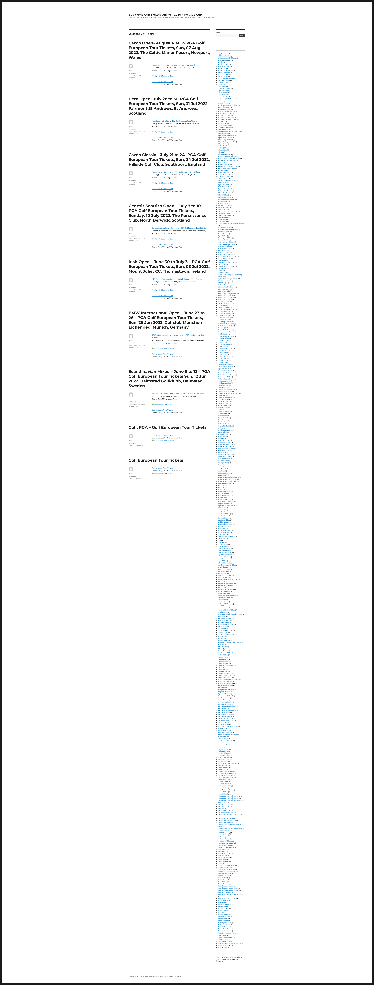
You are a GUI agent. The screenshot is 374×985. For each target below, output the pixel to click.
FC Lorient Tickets (223, 338)
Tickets (220, 863)
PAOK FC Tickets (223, 655)
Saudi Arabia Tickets (224, 751)
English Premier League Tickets (227, 279)
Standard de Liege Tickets (226, 847)
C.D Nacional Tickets (224, 174)
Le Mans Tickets (223, 547)
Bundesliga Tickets (224, 172)
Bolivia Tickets (222, 150)
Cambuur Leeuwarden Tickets (227, 181)
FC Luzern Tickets (223, 342)
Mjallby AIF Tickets (224, 591)
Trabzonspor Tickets (224, 874)
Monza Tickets (222, 600)
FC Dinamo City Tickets (225, 318)
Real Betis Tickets (223, 708)
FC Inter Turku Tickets (225, 330)
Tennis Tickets (222, 861)
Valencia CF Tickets (224, 917)
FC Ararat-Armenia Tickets (226, 309)
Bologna (220, 152)
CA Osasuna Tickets (224, 176)
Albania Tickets (222, 84)
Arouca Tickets (222, 95)
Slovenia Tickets (223, 792)
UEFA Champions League (225, 886)
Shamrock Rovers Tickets (226, 773)
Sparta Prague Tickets (224, 810)
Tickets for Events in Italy (226, 865)
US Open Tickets (223, 910)
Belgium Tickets (223, 144)
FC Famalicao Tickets (224, 320)
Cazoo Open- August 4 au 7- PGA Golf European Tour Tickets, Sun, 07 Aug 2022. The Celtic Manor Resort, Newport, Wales (169, 50)
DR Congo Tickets (223, 250)
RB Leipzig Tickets (223, 698)
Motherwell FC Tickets (225, 604)
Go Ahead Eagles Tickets (225, 426)
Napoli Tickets (222, 612)
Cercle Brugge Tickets (224, 197)
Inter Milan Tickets (224, 473)
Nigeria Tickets (222, 626)
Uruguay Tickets (223, 906)
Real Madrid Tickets (224, 712)
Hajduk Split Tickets (224, 440)
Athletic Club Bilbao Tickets (226, 111)
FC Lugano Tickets (223, 340)
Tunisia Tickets (222, 880)
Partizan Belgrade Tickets (226, 665)
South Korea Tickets (224, 806)
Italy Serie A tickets (224, 495)
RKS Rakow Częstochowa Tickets (228, 726)
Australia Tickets (223, 121)
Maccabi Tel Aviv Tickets (225, 575)
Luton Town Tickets (224, 569)
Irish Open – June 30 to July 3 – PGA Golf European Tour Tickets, (177, 279)
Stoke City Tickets (223, 849)
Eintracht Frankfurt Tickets (226, 266)
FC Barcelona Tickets (224, 313)
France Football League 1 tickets (227, 393)
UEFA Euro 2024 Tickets (225, 892)
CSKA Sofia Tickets (223, 232)
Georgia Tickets (223, 414)
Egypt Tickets (222, 264)
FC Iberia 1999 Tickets (225, 328)
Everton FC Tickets (223, 301)
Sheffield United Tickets (225, 775)
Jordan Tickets (222, 510)
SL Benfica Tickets (223, 784)
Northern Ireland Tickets (225, 630)
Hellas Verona (222, 452)
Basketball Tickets (223, 134)
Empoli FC (221, 271)
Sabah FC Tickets (223, 739)
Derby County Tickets (224, 246)
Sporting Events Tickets (225, 820)
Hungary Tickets (223, 465)
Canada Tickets (222, 183)
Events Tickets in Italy (224, 295)
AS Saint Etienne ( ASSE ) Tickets (228, 105)
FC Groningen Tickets (224, 322)
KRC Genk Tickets (223, 526)
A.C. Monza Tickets (223, 56)
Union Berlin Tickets (224, 904)
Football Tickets (223, 385)
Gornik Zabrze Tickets (225, 430)
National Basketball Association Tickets (230, 614)
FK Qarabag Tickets (224, 381)
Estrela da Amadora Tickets (226, 287)
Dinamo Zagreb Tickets (225, 248)
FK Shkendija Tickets (224, 383)
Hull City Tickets (223, 463)
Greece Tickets (222, 432)
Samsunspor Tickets (224, 745)
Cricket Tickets (222, 219)
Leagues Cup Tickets (224, 549)
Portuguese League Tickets (226, 673)
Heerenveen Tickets (224, 450)
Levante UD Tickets (224, 557)
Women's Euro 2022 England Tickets (229, 943)
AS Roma (220, 101)
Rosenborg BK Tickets (225, 730)
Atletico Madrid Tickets (225, 113)
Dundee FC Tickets (223, 252)
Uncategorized (222, 902)
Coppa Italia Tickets (224, 213)
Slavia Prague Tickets (224, 786)
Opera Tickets (222, 645)
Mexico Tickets (222, 587)
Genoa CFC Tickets (223, 412)
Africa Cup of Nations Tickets (227, 78)
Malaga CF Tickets (223, 577)
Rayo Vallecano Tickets (225, 696)
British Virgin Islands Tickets (227, 168)
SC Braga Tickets (223, 753)
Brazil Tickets (222, 162)
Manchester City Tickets (225, 583)
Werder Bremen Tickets (225, 937)
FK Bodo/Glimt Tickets (225, 377)
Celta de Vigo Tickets (224, 193)
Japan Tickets (222, 508)
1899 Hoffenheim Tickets (226, 54)
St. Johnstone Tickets (224, 841)
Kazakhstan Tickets (224, 520)
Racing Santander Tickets (226, 690)
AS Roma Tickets (223, 103)
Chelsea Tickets (222, 201)
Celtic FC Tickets (223, 195)
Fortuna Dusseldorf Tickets (226, 389)
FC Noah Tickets (223, 346)
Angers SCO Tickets (224, 89)
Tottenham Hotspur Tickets (226, 870)
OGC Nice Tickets (223, 639)
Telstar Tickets (222, 859)
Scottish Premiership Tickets (227, 763)
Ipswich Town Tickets (225, 483)
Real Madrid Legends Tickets (227, 710)
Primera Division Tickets (225, 683)
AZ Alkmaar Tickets (224, 127)
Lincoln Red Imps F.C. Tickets (227, 565)
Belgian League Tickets (225, 140)
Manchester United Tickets (226, 585)
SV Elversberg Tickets (224, 853)
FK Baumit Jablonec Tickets (226, 375)
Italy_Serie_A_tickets (225, 502)
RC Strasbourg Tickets (225, 702)
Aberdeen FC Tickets (224, 60)
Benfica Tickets (222, 146)
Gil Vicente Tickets (223, 424)
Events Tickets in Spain (225, 297)
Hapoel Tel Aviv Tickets (225, 446)
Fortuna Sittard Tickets (225, 391)
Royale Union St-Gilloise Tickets (228, 735)
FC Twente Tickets (223, 360)
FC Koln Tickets (222, 334)
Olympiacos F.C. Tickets (225, 641)
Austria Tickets (222, 123)
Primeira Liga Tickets (224, 681)
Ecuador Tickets (223, 260)
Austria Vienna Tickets (225, 125)
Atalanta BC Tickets (224, 109)
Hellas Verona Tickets (224, 455)
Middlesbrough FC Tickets (226, 589)
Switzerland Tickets (224, 857)
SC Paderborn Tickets (224, 757)
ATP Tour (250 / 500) (224, 115)
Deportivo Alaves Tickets (225, 242)
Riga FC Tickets (222, 722)
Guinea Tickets (222, 436)
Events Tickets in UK (224, 299)
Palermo (220, 649)
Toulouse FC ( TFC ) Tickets (226, 872)
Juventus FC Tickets (224, 514)
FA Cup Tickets (222, 305)
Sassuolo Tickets (223, 749)
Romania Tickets (223, 728)
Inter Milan (221, 471)
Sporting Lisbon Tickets (225, 822)
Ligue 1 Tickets (222, 561)
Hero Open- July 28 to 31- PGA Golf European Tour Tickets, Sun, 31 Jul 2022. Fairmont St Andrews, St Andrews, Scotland (169, 106)
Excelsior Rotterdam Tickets (226, 303)
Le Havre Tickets (223, 544)
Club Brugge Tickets (224, 205)
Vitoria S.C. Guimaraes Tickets (227, 933)
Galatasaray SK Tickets (225, 405)
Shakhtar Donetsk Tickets (226, 771)
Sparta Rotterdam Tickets (226, 812)
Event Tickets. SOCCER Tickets (227, 293)
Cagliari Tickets (222, 179)
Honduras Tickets (223, 461)
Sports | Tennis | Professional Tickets (229, 829)
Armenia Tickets (223, 93)
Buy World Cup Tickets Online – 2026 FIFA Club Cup (165, 14)
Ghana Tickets (222, 420)
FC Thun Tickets (223, 358)
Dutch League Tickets (224, 258)
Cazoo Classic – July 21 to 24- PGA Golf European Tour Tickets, (176, 172)
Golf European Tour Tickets (162, 81)
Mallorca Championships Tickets (228, 579)
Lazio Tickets (222, 542)
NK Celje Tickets (223, 628)
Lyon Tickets (222, 573)
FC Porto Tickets (223, 352)
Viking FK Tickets (223, 927)
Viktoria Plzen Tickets (224, 929)
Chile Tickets (222, 203)
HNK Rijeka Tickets (224, 459)
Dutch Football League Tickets (227, 256)
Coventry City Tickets (224, 215)
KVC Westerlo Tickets (224, 532)
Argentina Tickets (223, 91)
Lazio (219, 540)
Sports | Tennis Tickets (225, 831)
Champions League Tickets (226, 199)
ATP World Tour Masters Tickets (228, 119)
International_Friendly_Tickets (228, 481)
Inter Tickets (222, 475)
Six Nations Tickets (224, 780)
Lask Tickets (222, 538)
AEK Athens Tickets (224, 74)
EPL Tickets (221, 283)
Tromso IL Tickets (223, 876)
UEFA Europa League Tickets (226, 898)
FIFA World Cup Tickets (225, 371)
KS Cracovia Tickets (224, 528)
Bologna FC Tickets (224, 154)
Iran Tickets (221, 485)
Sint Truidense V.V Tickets (226, 778)
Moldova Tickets (223, 594)
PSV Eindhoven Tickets (225, 686)
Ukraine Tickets (223, 900)
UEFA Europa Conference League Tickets (230, 894)
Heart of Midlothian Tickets (226, 448)
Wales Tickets (222, 935)
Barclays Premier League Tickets (228, 131)
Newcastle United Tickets (225, 624)
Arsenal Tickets (222, 97)
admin (131, 70)
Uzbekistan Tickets (224, 914)
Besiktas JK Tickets (224, 148)
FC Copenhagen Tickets (225, 315)
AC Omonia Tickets (223, 66)
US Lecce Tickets (223, 908)
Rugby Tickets (222, 737)
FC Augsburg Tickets (224, 311)
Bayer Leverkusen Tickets (226, 136)
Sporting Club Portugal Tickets (227, 818)
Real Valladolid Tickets (225, 716)
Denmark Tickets (223, 240)
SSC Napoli (221, 837)
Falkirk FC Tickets (223, 307)
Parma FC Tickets (223, 663)
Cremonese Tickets (224, 217)
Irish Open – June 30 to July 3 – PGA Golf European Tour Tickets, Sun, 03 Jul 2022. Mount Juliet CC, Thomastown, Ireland (169, 266)
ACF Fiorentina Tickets (225, 70)
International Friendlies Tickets (227, 477)
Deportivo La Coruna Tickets (226, 244)
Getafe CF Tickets (223, 418)
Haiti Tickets (222, 438)
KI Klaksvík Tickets (224, 522)
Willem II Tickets (223, 939)
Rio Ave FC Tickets (223, 724)
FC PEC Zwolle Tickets (224, 350)
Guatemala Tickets (223, 434)
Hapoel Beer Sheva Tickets (226, 444)
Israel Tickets (222, 489)
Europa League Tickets (225, 289)
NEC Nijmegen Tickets (225, 618)
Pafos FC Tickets (223, 647)
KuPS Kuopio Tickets (224, 530)
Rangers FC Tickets (224, 692)
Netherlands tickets (224, 620)
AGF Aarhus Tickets (224, 80)
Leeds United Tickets (224, 553)
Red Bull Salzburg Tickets (225, 718)
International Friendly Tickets (227, 479)
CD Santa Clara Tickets (225, 191)
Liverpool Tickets (223, 567)
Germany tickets (223, 416)
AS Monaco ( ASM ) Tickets (226, 99)
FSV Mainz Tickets (223, 401)
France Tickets (222, 395)
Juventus (220, 512)
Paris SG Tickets (223, 661)
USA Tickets (221, 912)
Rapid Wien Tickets (224, 694)
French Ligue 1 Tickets (225, 397)
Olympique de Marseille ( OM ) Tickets (229, 643)
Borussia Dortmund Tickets (226, 156)
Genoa (220, 410)
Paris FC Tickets (223, 659)
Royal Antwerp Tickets (225, 733)
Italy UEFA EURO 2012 (224, 499)
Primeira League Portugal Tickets (228, 679)
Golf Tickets (141, 76)
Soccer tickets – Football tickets (228, 796)
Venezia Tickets (223, 919)
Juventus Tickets (223, 516)
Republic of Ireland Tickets (226, 720)
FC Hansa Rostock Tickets (226, 324)
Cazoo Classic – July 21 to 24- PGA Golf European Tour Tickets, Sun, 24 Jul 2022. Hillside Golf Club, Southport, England (169, 159)
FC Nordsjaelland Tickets (225, 348)
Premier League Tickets (225, 675)
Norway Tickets (222, 632)
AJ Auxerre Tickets (223, 82)
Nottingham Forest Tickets (226, 634)
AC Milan (220, 62)
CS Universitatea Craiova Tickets (228, 230)
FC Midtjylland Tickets (225, 344)
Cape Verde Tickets (223, 185)
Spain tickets (222, 808)
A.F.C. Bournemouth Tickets (226, 58)
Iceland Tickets (222, 467)
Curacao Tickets (223, 234)
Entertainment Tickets (225, 281)
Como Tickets (222, 209)
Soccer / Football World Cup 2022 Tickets (229, 957)
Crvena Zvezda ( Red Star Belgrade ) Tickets (231, 223)
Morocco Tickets (223, 602)
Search (218, 33)
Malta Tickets (222, 581)
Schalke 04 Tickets (223, 759)
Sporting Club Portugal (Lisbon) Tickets (230, 814)
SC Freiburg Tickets (224, 755)
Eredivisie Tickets (223, 285)
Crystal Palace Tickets (224, 228)
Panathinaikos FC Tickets (225, 653)
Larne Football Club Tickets (226, 536)
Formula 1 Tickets (223, 387)
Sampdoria (221, 743)
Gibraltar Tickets (223, 422)
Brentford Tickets (223, 164)
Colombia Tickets (223, 207)
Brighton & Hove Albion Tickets (227, 166)
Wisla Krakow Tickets (224, 941)
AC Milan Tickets (223, 64)
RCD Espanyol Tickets (224, 704)
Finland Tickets (222, 373)
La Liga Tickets (222, 534)
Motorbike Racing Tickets (226, 608)
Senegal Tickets (223, 765)
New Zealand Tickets (224, 622)
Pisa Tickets (221, 667)
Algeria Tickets (222, 87)
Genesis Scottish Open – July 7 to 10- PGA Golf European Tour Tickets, (179, 228)
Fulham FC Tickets (223, 403)
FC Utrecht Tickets (223, 363)
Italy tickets (221, 497)
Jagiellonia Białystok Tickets (226, 506)
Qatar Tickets (222, 688)
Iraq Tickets (221, 487)
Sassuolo (220, 747)
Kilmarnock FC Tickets (225, 524)
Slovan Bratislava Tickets (225, 790)
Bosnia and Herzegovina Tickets (228, 160)
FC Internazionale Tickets (226, 332)
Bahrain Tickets (223, 129)
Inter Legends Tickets (224, 469)
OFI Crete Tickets (223, 636)
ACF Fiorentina (222, 68)
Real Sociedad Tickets (224, 714)
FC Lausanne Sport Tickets (226, 336)
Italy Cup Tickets (223, 493)
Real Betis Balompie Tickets (226, 706)
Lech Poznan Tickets (224, 551)
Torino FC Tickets (223, 867)
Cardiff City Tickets (223, 187)
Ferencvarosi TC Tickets (225, 367)
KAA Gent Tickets (223, 518)
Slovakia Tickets (223, 788)
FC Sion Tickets (222, 354)
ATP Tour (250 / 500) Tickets (227, 117)
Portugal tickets (223, 671)
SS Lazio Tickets (223, 835)
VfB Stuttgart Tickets (224, 923)
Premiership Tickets (224, 677)
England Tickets (223, 273)
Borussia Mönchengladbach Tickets (229, 158)
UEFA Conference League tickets (228, 890)
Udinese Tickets (223, 884)
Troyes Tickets (222, 878)
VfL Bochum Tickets (224, 925)
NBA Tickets (221, 616)
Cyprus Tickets (222, 236)
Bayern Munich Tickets (225, 138)
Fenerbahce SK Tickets (225, 365)
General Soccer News (224, 407)
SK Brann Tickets (223, 782)
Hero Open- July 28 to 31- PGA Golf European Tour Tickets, (174, 121)
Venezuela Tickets (223, 921)
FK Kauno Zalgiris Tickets (226, 379)
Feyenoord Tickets (223, 369)
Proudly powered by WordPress (172, 976)
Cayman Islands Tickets (225, 189)
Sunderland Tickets (224, 851)
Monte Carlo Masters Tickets (227, 596)
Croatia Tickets (222, 221)
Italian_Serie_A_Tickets (226, 491)
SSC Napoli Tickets (223, 839)
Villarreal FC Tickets (224, 931)
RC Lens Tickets (223, 700)
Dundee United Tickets (225, 254)
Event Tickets (133, 76)
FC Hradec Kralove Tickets (226, 326)
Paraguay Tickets (223, 657)
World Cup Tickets (223, 945)
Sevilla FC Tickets (223, 769)
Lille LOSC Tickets (223, 563)
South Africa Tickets (224, 804)
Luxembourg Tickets (224, 571)
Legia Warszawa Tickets (225, 555)
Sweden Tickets (223, 855)
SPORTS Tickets (133, 78)
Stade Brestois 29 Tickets (225, 843)
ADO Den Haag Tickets (225, 72)
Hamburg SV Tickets (224, 442)
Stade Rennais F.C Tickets (226, 845)
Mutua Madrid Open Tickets (226, 610)
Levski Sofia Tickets (224, 559)
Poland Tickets (222, 669)
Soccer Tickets (222, 794)
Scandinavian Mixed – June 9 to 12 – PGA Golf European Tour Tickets (179, 394)
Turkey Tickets (222, 882)
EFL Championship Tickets (226, 262)
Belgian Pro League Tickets (226, 142)
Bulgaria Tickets (223, 170)
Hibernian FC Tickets (224, 457)
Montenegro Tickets (224, 598)
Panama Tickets (223, 651)
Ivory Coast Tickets (224, 504)
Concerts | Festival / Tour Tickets (228, 211)
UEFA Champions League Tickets (228, 888)
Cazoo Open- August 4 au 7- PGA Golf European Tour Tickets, (175, 65)
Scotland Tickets (223, 761)
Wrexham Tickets (223, 947)
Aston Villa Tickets (223, 107)
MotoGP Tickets (223, 606)
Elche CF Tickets (223, 268)
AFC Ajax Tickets (223, 76)
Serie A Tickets (222, 767)
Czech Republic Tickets (225, 238)
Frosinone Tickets (223, 399)
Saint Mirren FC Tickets (225, 741)
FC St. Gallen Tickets (224, 356)
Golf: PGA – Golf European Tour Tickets (167, 427)
